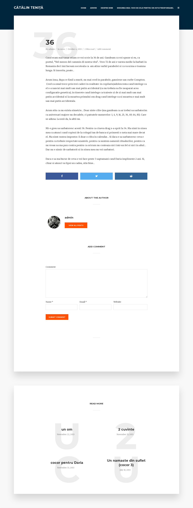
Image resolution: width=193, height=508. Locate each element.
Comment (51, 267)
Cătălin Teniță (28, 8)
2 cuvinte (126, 429)
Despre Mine (107, 8)
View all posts (76, 225)
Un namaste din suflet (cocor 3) (126, 463)
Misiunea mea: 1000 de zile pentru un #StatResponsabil (145, 8)
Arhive (93, 8)
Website (117, 302)
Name (49, 302)
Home (83, 8)
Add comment (104, 49)
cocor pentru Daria (67, 463)
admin (51, 49)
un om (66, 429)
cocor (62, 49)
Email (83, 302)
